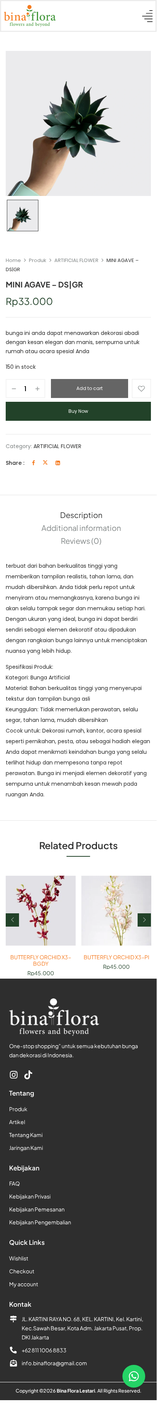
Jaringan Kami (26, 1147)
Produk (37, 260)
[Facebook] (33, 463)
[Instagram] (13, 1075)
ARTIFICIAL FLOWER (76, 260)
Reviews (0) (81, 540)
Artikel (17, 1121)
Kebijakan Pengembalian (40, 1222)
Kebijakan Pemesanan (37, 1209)
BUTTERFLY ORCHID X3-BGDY (40, 960)
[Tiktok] (28, 1075)
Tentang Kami (26, 1134)
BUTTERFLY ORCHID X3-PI (116, 957)
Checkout (21, 1271)
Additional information (81, 527)
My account (23, 1284)
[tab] (81, 514)
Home (13, 260)
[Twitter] (45, 463)
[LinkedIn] (58, 463)
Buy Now (78, 411)
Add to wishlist (141, 388)
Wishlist (18, 1258)
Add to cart (89, 388)
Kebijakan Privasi (30, 1196)
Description (81, 515)
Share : (15, 463)
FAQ (14, 1183)
